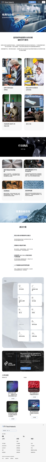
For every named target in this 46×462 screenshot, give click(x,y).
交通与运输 (34, 336)
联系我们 (4, 452)
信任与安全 (4, 445)
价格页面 (23, 217)
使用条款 (11, 458)
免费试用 (32, 2)
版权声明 (7, 458)
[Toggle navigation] (43, 2)
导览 (32, 448)
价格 (17, 441)
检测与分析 (21, 324)
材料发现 (18, 452)
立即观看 (12, 398)
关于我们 (4, 443)
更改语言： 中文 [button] (6, 430)
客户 (3, 450)
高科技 (33, 312)
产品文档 (32, 445)
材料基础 (18, 448)
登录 (39, 2)
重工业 (20, 312)
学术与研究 (21, 289)
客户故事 (18, 445)
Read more (25, 368)
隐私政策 (16, 458)
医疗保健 (34, 301)
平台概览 (18, 443)
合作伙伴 (4, 448)
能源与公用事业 (22, 301)
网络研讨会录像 (34, 450)
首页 (3, 458)
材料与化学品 (22, 336)
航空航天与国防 (35, 290)
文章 (32, 443)
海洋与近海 (34, 324)
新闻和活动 (33, 452)
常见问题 (18, 450)
